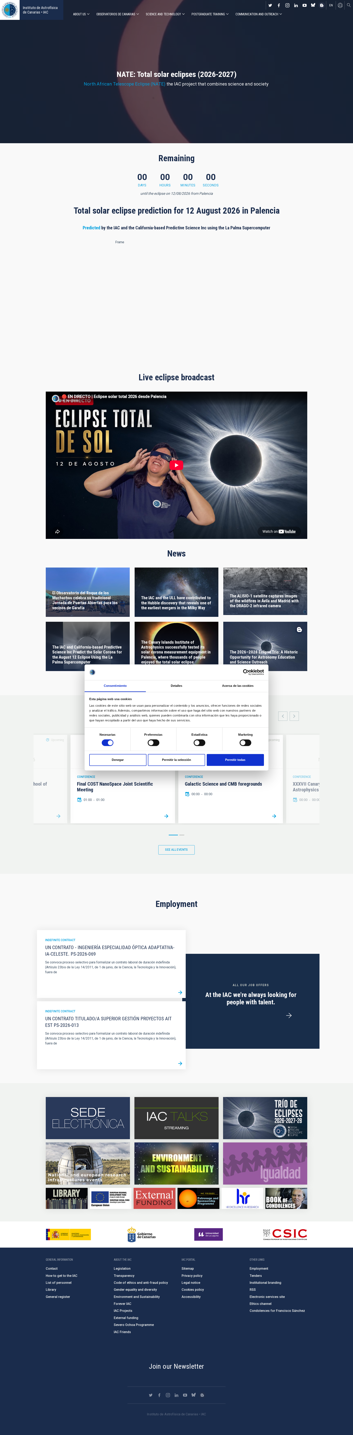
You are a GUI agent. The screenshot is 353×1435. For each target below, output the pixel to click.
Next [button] (294, 716)
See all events (176, 849)
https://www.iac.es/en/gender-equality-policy (265, 1163)
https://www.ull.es (209, 1234)
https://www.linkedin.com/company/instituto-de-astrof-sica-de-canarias (296, 5)
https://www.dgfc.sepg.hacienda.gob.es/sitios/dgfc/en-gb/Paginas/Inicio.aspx (111, 1198)
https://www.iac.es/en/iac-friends (198, 1198)
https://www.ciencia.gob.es (68, 1234)
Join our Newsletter (176, 1366)
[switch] (153, 743)
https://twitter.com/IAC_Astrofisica (270, 5)
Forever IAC (122, 1304)
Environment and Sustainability (137, 1297)
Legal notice (191, 1283)
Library (51, 1290)
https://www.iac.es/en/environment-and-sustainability (176, 1163)
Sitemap (188, 1269)
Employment (259, 1269)
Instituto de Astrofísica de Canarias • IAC (40, 10)
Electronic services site (267, 1297)
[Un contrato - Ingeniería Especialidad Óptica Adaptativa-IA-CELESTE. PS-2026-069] (180, 992)
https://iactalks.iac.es (176, 1118)
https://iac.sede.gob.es (88, 1118)
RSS (253, 1290)
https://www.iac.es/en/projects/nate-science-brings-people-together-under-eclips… (265, 1118)
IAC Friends (122, 1332)
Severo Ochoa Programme (134, 1325)
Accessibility (191, 1297)
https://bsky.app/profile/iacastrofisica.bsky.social (313, 5)
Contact (52, 1269)
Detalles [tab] (176, 685)
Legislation (122, 1269)
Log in (340, 5)
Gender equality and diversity (135, 1290)
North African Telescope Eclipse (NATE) (124, 84)
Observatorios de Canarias (115, 14)
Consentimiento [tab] (115, 685)
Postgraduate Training (208, 14)
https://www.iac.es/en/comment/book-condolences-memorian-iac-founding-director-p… (286, 1198)
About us (79, 14)
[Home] (10, 10)
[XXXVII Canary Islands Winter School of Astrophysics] (58, 816)
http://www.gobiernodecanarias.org (141, 1234)
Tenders (256, 1276)
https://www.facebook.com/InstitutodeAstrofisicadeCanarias (279, 5)
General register (58, 1297)
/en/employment (289, 1015)
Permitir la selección (176, 759)
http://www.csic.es (285, 1234)
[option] (123, 779)
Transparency (124, 1276)
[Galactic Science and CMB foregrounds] (274, 816)
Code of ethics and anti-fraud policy (141, 1283)
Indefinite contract (60, 940)
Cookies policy (193, 1290)
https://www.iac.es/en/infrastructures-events (88, 1163)
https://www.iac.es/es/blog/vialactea (321, 5)
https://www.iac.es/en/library (67, 1198)
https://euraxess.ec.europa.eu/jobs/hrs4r (242, 1198)
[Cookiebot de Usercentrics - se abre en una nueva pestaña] (246, 672)
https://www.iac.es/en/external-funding (154, 1198)
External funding (126, 1318)
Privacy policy (192, 1276)
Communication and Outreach (257, 14)
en (331, 5)
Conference (86, 776)
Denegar (118, 759)
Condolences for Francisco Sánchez (277, 1311)
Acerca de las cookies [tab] (238, 685)
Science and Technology (163, 14)
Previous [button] (282, 716)
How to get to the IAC (61, 1276)
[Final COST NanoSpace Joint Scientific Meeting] (166, 816)
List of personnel (58, 1283)
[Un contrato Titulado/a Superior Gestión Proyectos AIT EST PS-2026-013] (180, 1063)
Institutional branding (265, 1283)
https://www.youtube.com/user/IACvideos (304, 5)
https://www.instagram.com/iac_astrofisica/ (287, 5)
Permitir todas (235, 759)
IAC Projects (123, 1311)
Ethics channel (260, 1304)
